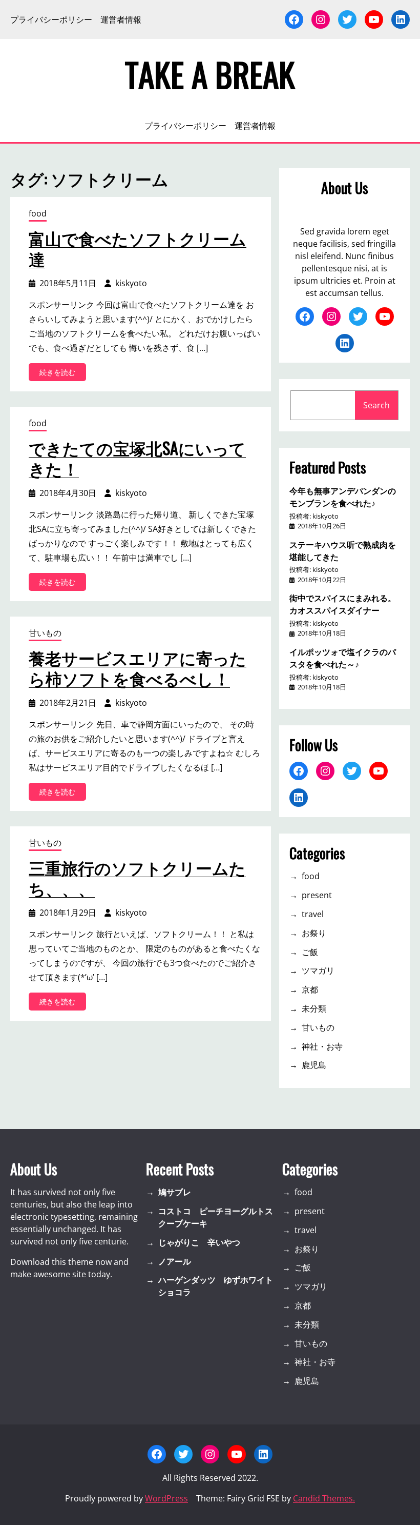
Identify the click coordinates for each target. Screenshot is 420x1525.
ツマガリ (318, 970)
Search (376, 405)
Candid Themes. (324, 1498)
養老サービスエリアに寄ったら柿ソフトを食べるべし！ (137, 667)
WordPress (166, 1498)
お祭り (314, 933)
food (38, 213)
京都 (310, 989)
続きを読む (60, 374)
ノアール (174, 1261)
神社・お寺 (322, 1046)
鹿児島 (314, 1065)
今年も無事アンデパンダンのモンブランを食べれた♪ (342, 496)
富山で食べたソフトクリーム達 (137, 248)
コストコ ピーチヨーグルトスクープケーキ (215, 1217)
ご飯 (310, 952)
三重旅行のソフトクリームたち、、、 (137, 877)
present (317, 895)
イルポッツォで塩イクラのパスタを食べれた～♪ (342, 657)
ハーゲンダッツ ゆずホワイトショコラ (215, 1286)
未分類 (314, 1008)
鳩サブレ (174, 1192)
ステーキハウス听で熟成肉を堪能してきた (342, 550)
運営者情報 (120, 19)
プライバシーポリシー (51, 19)
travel (313, 914)
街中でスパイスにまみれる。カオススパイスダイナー (342, 603)
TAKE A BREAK (210, 74)
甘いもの (45, 633)
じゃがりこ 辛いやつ (199, 1242)
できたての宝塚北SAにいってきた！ (137, 458)
